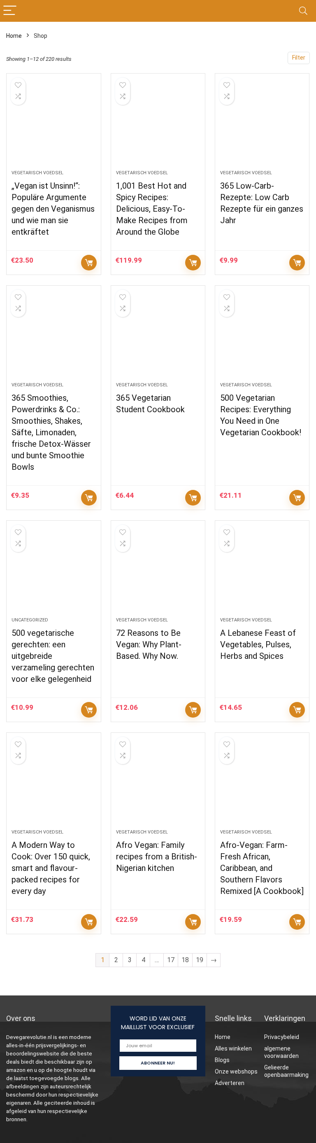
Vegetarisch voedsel (37, 172)
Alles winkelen (233, 1048)
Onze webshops (236, 1071)
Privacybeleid (281, 1037)
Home (14, 35)
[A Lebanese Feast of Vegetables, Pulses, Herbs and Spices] (262, 573)
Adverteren (229, 1083)
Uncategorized (30, 620)
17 (170, 960)
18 (185, 960)
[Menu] (10, 11)
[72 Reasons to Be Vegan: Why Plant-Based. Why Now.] (158, 573)
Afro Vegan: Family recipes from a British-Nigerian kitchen (156, 856)
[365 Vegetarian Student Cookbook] (158, 338)
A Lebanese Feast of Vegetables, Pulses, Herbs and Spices (258, 644)
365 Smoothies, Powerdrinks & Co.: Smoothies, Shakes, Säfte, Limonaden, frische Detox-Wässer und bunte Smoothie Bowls (51, 432)
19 (199, 960)
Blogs (222, 1060)
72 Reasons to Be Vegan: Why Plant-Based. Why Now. (148, 644)
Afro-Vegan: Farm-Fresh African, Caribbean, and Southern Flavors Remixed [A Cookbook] (262, 868)
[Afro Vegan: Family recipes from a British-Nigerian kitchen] (158, 785)
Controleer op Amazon (89, 262)
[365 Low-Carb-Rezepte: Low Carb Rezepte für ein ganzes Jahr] (262, 126)
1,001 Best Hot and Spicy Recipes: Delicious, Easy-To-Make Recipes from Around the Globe (152, 209)
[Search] (303, 11)
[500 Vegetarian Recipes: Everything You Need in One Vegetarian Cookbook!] (262, 338)
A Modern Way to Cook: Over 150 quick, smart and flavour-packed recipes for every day (51, 868)
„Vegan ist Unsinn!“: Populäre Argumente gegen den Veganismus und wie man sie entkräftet (53, 209)
